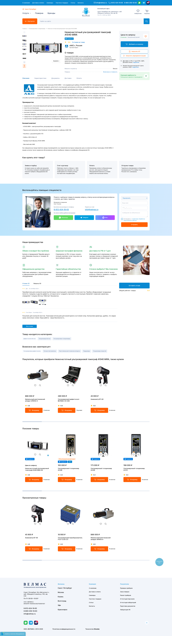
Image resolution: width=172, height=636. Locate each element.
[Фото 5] (24, 54)
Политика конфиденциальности (63, 629)
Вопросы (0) (37, 283)
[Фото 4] (24, 49)
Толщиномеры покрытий (99, 351)
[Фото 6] (24, 58)
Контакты (81, 3)
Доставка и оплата (38, 3)
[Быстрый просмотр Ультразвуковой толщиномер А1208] (73, 455)
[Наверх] (146, 622)
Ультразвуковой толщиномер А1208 (68, 469)
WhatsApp (65, 217)
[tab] (25, 79)
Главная (24, 28)
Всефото (24, 66)
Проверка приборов (126, 588)
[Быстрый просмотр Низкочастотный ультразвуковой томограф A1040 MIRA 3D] (40, 455)
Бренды (51, 13)
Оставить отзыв (134, 285)
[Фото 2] (24, 40)
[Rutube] (148, 2)
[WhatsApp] (139, 2)
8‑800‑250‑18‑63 (130, 2)
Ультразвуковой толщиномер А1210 (134, 469)
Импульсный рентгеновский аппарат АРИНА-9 (35, 400)
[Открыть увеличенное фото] (45, 48)
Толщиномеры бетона (44, 338)
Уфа (59, 605)
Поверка (39, 13)
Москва (61, 592)
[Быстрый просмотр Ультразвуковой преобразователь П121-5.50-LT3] (73, 524)
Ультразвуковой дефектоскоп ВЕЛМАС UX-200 (68, 400)
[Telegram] (143, 2)
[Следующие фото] (24, 62)
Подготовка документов (127, 606)
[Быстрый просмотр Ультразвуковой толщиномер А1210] (138, 455)
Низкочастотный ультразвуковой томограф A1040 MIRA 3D (37, 469)
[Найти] (147, 21)
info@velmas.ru (101, 2)
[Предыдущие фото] (24, 32)
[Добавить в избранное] (145, 36)
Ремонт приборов (125, 595)
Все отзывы (29, 326)
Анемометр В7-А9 (97, 399)
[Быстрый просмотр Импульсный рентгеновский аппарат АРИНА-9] (40, 385)
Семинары (50, 3)
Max (106, 217)
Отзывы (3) (25, 283)
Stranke (97, 629)
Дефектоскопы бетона (29, 338)
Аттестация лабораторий (128, 602)
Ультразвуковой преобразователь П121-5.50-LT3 (70, 538)
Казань (60, 597)
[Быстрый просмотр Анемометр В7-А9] (106, 385)
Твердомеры (86, 351)
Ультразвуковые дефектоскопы (32, 351)
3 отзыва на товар (78, 42)
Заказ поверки (124, 591)
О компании (26, 3)
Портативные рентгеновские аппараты (69, 351)
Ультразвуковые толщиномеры (37, 28)
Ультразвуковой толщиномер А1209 (101, 469)
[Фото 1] (24, 36)
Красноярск (62, 610)
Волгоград (62, 601)
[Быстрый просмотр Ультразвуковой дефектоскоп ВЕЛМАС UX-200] (73, 385)
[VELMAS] (86, 12)
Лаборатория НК (125, 609)
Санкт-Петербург (65, 588)
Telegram (85, 217)
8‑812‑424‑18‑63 (117, 2)
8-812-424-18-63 (61, 209)
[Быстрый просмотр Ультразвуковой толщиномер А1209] (106, 455)
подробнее (136, 62)
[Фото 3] (24, 45)
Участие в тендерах (62, 3)
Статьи (73, 3)
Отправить (134, 224)
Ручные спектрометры (50, 351)
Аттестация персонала (127, 599)
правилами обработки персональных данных (134, 219)
